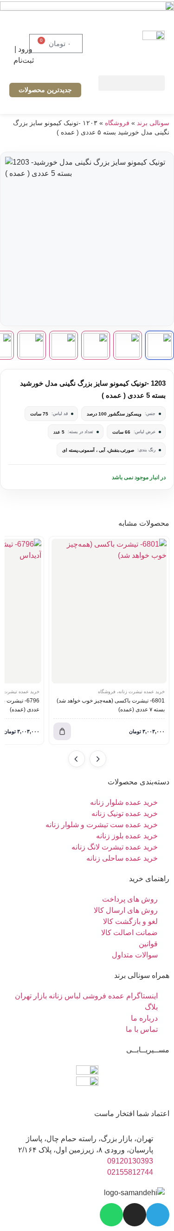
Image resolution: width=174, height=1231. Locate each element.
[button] (131, 83)
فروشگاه (117, 123)
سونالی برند (153, 123)
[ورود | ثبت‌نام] (23, 32)
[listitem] (159, 345)
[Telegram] (157, 1214)
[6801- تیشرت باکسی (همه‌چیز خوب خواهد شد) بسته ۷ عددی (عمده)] (109, 611)
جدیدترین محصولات (45, 90)
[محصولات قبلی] (98, 758)
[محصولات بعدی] (76, 758)
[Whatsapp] (111, 1214)
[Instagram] (134, 1214)
